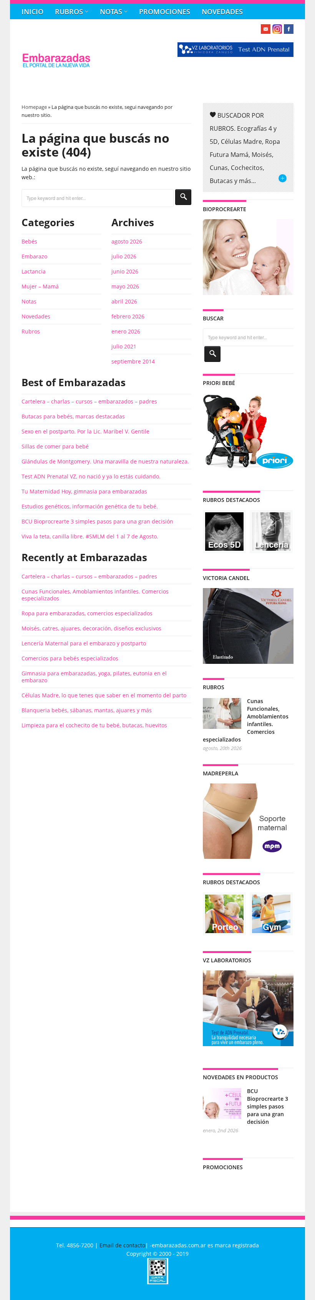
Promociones (164, 11)
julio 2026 (123, 256)
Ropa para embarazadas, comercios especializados (87, 613)
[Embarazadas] (56, 66)
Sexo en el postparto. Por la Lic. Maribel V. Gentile (85, 431)
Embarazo (34, 256)
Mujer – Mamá (40, 286)
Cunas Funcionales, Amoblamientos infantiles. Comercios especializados (95, 595)
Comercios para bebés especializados (70, 658)
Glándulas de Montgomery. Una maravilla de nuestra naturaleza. (105, 461)
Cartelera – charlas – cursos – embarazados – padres (89, 401)
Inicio (32, 11)
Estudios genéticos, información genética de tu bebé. (90, 506)
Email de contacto (122, 1245)
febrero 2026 (127, 316)
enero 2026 (125, 331)
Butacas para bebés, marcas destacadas (73, 416)
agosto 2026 (126, 241)
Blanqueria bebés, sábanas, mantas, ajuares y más (87, 710)
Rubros (69, 11)
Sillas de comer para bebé (55, 446)
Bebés (29, 241)
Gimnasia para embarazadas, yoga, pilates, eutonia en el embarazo (94, 677)
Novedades (222, 11)
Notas (111, 11)
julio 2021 (123, 346)
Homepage (34, 106)
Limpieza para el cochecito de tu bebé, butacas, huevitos (94, 725)
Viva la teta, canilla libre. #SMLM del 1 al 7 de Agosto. (90, 536)
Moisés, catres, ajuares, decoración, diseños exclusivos (91, 628)
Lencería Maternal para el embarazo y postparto (84, 643)
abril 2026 (124, 301)
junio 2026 (124, 271)
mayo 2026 (125, 286)
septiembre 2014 (133, 361)
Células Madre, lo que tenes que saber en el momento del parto (104, 695)
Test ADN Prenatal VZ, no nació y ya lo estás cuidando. (91, 476)
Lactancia (34, 271)
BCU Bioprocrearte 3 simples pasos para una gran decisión (97, 521)
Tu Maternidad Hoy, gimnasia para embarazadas (84, 491)
